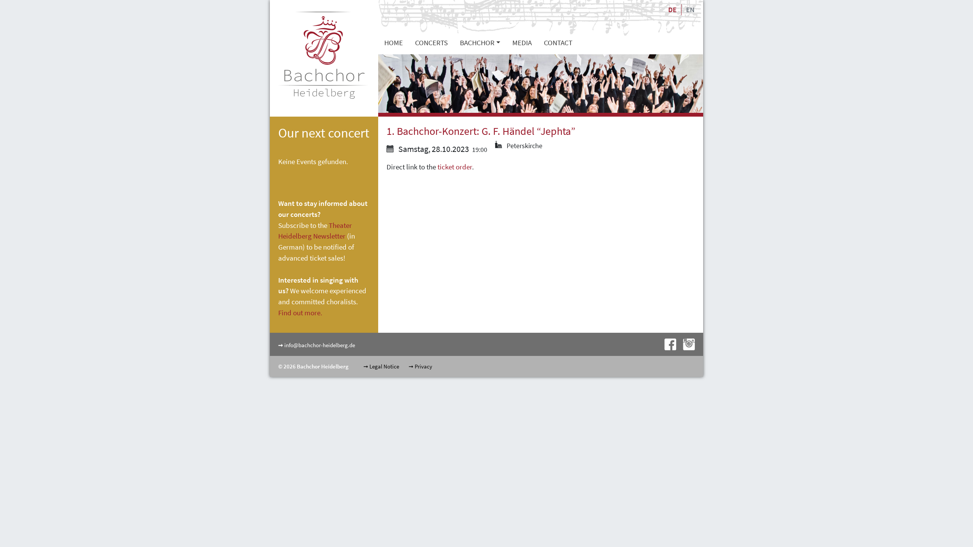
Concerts (431, 42)
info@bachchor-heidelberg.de (319, 345)
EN (690, 9)
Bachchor (477, 42)
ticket (446, 166)
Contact (558, 42)
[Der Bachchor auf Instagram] (686, 343)
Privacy (423, 366)
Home (393, 42)
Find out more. (300, 312)
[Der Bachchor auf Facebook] (668, 343)
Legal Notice (384, 366)
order (464, 166)
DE (672, 9)
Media (522, 42)
